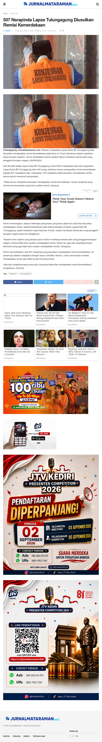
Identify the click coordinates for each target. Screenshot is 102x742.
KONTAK (6, 736)
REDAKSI (16, 736)
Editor (8, 30)
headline (13, 273)
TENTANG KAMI (39, 736)
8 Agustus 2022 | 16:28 (24, 30)
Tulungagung (25, 273)
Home (5, 13)
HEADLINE (14, 13)
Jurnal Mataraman (15, 725)
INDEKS (27, 736)
